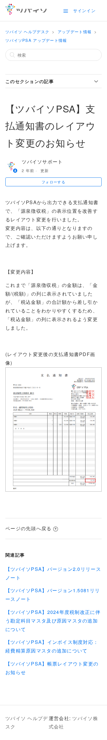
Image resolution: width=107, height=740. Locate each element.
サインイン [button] (84, 10)
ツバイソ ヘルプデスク (27, 31)
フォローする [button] (53, 181)
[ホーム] (26, 12)
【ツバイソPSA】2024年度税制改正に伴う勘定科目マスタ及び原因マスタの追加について (52, 621)
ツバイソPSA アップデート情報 (36, 40)
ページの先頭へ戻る (28, 528)
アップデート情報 (75, 31)
